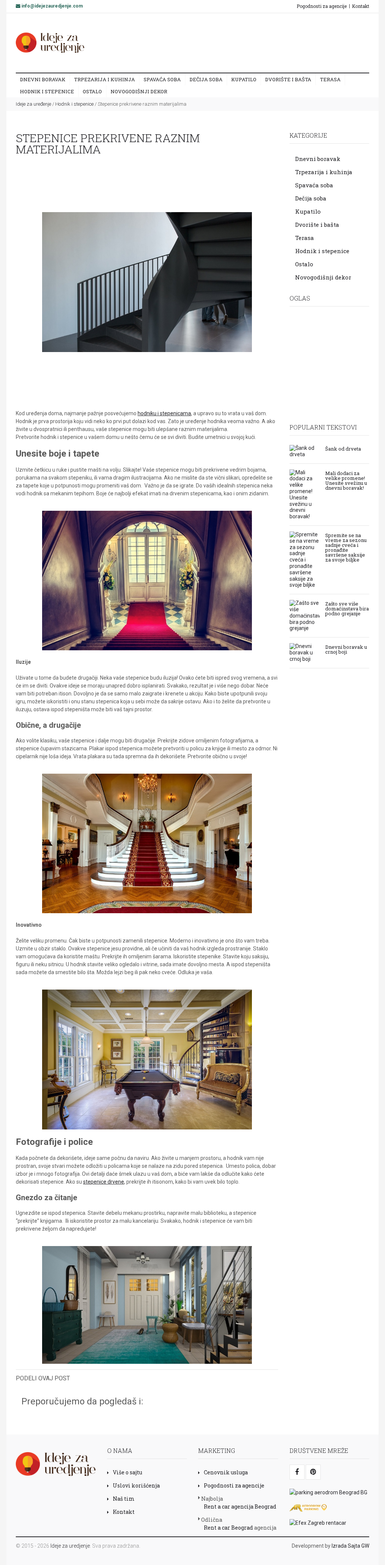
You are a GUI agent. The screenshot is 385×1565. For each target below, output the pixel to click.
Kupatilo (243, 79)
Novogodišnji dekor (139, 91)
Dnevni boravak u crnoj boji (346, 649)
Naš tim (124, 1498)
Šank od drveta (343, 448)
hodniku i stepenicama (164, 413)
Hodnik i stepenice (47, 91)
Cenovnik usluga (226, 1472)
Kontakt (360, 6)
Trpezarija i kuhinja (104, 79)
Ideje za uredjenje (70, 1546)
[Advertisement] (232, 42)
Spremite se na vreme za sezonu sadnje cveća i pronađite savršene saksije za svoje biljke (346, 547)
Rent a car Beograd (228, 1527)
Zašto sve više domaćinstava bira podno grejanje (347, 608)
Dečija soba (206, 79)
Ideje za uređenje (33, 104)
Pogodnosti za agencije (322, 6)
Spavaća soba (162, 79)
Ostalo (92, 91)
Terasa (330, 79)
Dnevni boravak (42, 79)
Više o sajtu (127, 1472)
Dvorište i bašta (288, 79)
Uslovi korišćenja (136, 1485)
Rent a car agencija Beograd (240, 1506)
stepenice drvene (103, 1182)
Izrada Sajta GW (350, 1546)
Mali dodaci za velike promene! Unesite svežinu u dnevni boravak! (346, 480)
